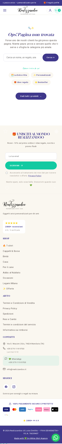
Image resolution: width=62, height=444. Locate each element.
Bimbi (6, 256)
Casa (5, 262)
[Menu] (5, 10)
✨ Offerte (8, 288)
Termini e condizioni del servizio (19, 324)
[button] (58, 10)
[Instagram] (14, 387)
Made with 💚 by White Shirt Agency (31, 438)
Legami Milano (10, 283)
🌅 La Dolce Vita (19, 75)
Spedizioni (8, 313)
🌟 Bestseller (41, 82)
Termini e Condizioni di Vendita (19, 303)
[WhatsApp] (56, 438)
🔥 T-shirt (8, 245)
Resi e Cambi (9, 319)
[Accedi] (50, 10)
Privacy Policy (34, 176)
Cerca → (51, 57)
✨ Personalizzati (42, 75)
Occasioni (8, 278)
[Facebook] (6, 387)
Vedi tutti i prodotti (31, 96)
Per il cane (8, 267)
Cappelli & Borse (11, 251)
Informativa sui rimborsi (15, 330)
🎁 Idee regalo (21, 82)
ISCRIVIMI (14, 165)
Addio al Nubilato (11, 272)
